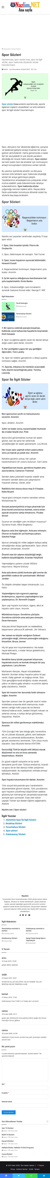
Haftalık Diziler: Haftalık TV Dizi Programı (18, 1148)
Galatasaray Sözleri (15, 834)
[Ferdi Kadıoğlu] (8, 306)
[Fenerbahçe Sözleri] (8, 316)
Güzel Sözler (16, 49)
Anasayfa (6, 49)
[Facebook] (23, 915)
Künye (13, 1169)
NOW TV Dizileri (8, 1135)
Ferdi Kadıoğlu (22, 303)
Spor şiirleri (11, 830)
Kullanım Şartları (22, 1169)
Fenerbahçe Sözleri (24, 314)
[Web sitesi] (20, 915)
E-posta (5, 1093)
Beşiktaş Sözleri (14, 823)
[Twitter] (26, 915)
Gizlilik (31, 1169)
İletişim (37, 1169)
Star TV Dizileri (7, 1128)
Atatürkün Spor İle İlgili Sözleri (21, 820)
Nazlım (41, 1165)
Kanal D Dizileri (8, 1141)
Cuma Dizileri (7, 1154)
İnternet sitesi (7, 1102)
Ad (3, 1084)
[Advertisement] (25, 30)
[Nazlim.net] (25, 7)
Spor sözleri (8, 104)
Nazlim (5, 69)
